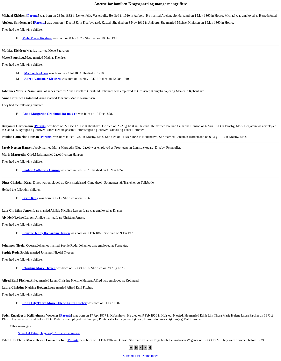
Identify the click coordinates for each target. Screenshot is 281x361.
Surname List (131, 356)
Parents (32, 15)
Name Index (150, 356)
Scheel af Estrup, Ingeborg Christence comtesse (49, 333)
